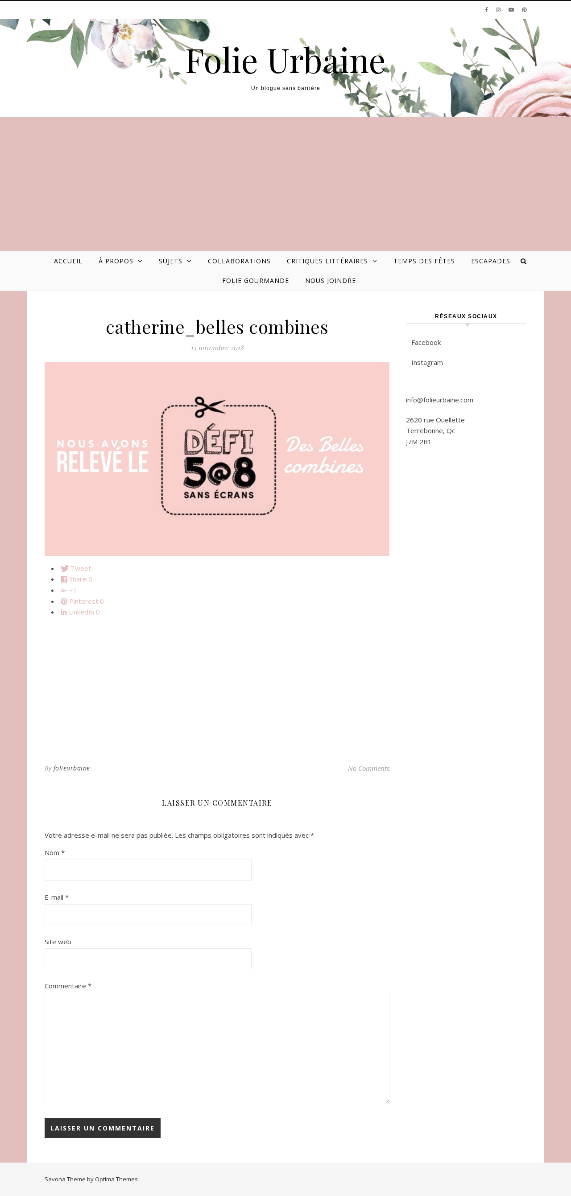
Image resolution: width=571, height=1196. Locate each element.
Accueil (68, 261)
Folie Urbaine (285, 59)
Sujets (170, 261)
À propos (116, 261)
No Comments (368, 768)
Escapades (490, 261)
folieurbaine (72, 768)
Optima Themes (116, 1179)
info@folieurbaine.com (439, 399)
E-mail (57, 897)
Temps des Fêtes (424, 261)
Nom (55, 852)
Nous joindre (330, 280)
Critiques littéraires (327, 261)
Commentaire (68, 985)
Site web (58, 941)
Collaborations (239, 261)
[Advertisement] (285, 184)
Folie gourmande (255, 280)
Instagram (427, 362)
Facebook (426, 342)
